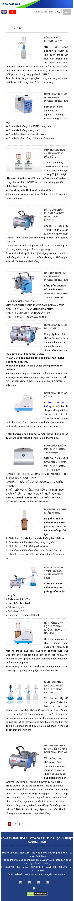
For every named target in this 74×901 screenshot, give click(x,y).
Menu (67, 12)
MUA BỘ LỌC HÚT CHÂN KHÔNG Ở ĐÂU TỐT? (54, 153)
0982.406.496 (60, 867)
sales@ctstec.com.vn (26, 874)
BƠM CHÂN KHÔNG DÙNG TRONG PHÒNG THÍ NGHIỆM (56, 97)
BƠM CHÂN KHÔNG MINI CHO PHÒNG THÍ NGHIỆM (55, 449)
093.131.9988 (36, 867)
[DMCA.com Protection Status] (37, 893)
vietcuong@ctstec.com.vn (52, 874)
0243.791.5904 (12, 867)
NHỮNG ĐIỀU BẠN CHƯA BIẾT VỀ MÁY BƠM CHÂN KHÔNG (55, 749)
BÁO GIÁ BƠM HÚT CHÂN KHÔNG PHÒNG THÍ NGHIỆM (56, 276)
